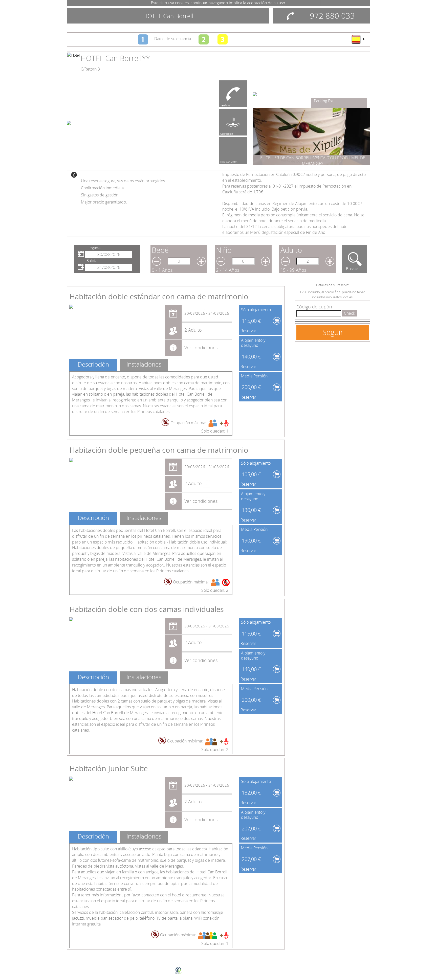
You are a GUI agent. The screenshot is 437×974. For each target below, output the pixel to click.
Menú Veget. (227, 105)
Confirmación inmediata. (103, 188)
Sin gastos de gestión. (100, 195)
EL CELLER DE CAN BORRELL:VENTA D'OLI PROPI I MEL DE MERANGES (312, 160)
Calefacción (226, 133)
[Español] (358, 39)
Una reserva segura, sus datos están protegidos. (123, 181)
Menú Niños (227, 161)
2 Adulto (193, 330)
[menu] (358, 39)
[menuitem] (358, 39)
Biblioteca (323, 101)
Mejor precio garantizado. (104, 202)
